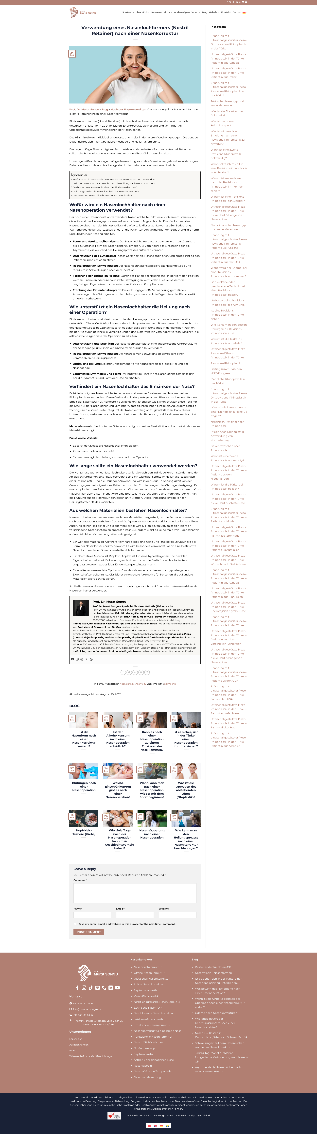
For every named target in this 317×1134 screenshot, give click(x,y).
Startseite (128, 12)
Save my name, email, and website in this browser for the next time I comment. (127, 924)
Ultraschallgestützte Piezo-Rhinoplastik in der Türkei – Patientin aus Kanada (229, 58)
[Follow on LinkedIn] (243, 2)
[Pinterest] (81, 659)
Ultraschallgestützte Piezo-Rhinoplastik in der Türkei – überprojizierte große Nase (229, 607)
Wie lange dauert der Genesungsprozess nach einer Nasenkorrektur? (215, 1023)
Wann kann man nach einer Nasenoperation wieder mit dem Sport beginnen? (152, 790)
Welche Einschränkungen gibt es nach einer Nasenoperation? (118, 790)
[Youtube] (72, 659)
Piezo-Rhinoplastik (146, 996)
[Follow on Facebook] (227, 2)
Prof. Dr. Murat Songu (84, 109)
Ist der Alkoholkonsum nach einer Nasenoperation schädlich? (118, 739)
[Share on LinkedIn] (147, 672)
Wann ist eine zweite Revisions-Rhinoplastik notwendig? (226, 154)
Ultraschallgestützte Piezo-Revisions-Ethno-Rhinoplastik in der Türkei (228, 353)
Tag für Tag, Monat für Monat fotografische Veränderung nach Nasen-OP (221, 1057)
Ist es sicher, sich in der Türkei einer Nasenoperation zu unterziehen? (186, 739)
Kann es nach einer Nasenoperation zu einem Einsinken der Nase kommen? (152, 740)
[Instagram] (77, 659)
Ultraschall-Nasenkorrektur (152, 978)
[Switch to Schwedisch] (168, 1125)
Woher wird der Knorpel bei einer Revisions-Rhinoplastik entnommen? (229, 272)
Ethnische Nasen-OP (147, 1007)
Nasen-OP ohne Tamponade (153, 1071)
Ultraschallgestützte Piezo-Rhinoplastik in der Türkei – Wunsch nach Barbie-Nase (229, 560)
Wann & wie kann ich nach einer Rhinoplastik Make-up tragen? (229, 411)
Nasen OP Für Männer (148, 1042)
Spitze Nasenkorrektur (149, 984)
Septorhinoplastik (146, 990)
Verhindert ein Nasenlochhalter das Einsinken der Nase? (105, 187)
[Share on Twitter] (129, 672)
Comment (80, 880)
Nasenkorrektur (160, 12)
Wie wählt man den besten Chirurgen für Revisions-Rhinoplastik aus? (229, 329)
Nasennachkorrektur (147, 967)
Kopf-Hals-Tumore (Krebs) (83, 832)
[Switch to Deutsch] (161, 1125)
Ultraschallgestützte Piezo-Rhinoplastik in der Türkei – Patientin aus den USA (229, 258)
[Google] (91, 659)
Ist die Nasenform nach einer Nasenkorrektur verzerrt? (84, 739)
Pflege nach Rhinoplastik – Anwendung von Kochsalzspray (228, 436)
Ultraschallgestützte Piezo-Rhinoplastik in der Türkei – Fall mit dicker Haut (229, 723)
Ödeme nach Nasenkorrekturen (216, 1013)
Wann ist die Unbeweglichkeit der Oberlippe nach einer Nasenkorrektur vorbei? (220, 1003)
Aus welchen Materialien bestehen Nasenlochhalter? (103, 195)
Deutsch (238, 12)
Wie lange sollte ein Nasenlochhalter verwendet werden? (106, 191)
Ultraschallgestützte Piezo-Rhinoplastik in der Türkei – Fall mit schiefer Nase (229, 709)
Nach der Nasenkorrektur (128, 109)
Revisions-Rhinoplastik (226, 363)
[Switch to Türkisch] (149, 1125)
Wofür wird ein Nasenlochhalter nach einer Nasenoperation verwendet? (114, 179)
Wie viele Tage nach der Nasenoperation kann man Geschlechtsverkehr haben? (119, 839)
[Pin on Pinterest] (141, 672)
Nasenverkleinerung (147, 1077)
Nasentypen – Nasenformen (213, 972)
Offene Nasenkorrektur (149, 972)
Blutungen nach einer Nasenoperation (84, 786)
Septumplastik (144, 1054)
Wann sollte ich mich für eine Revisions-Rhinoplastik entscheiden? (229, 168)
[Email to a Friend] (135, 672)
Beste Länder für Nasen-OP (213, 967)
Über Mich (141, 12)
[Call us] (240, 2)
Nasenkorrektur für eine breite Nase (157, 1030)
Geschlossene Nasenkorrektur (154, 1013)
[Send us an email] (237, 2)
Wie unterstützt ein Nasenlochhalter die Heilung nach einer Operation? (114, 183)
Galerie (213, 12)
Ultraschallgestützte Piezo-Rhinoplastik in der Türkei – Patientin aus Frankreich (229, 592)
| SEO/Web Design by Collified (192, 1115)
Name (77, 908)
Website (164, 908)
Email (120, 908)
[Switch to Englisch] (155, 1125)
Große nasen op (144, 1048)
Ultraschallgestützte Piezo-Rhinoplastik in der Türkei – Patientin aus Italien (229, 72)
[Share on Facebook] (123, 672)
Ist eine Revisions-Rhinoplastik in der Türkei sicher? (228, 315)
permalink (170, 684)
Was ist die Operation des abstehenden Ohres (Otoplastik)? (186, 790)
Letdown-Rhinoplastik (148, 1019)
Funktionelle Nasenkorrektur (153, 1036)
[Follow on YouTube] (246, 2)
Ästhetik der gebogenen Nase (154, 1059)
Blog (205, 12)
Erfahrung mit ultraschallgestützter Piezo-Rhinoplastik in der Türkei (229, 621)
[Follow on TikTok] (233, 2)
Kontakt (226, 12)
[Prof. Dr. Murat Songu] (82, 12)
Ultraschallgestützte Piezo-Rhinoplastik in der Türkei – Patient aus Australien (229, 545)
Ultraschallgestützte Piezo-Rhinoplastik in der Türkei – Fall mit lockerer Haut (229, 531)
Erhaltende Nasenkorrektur (152, 1025)
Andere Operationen (186, 12)
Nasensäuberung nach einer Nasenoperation (152, 834)
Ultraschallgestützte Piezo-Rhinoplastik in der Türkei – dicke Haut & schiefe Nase (229, 498)
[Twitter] (86, 659)
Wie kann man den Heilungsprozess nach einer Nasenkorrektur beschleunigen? (186, 839)
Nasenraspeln (143, 1065)
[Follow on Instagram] (230, 2)
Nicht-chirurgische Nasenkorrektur (157, 1001)
